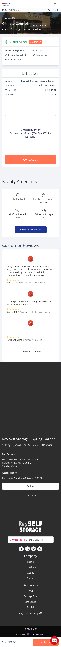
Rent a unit (53, 10)
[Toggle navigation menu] (56, 4)
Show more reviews (30, 351)
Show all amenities (30, 229)
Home (30, 561)
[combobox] (31, 539)
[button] (21, 548)
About (30, 572)
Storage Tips (30, 596)
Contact (30, 578)
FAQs (30, 590)
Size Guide (30, 601)
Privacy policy (30, 628)
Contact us (30, 159)
